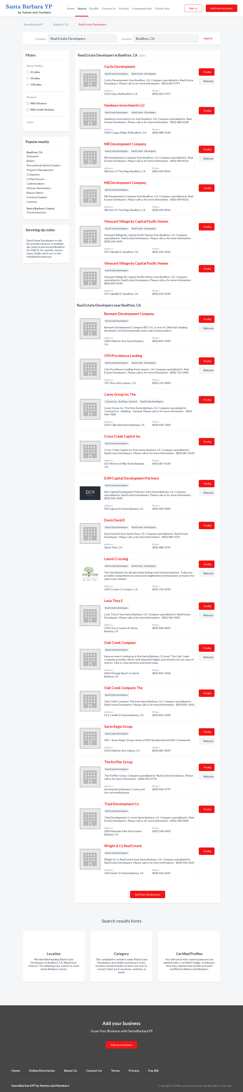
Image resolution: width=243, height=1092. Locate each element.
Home (71, 8)
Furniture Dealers (37, 197)
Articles (124, 8)
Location (127, 38)
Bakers (31, 160)
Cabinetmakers (36, 183)
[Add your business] (121, 1040)
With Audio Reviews (42, 109)
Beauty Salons (35, 192)
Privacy (134, 1070)
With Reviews (38, 103)
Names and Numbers (54, 1085)
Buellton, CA (60, 24)
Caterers (32, 201)
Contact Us (108, 8)
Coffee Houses (36, 179)
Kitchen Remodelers (39, 188)
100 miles (36, 84)
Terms (115, 1070)
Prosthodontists (36, 212)
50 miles (35, 78)
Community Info (142, 8)
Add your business (222, 8)
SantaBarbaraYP (33, 24)
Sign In (193, 8)
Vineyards (33, 156)
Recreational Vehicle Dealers (44, 165)
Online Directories (42, 1070)
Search (82, 8)
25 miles (35, 72)
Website (208, 81)
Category (40, 38)
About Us (70, 1070)
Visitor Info (162, 8)
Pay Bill (93, 8)
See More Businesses (147, 894)
